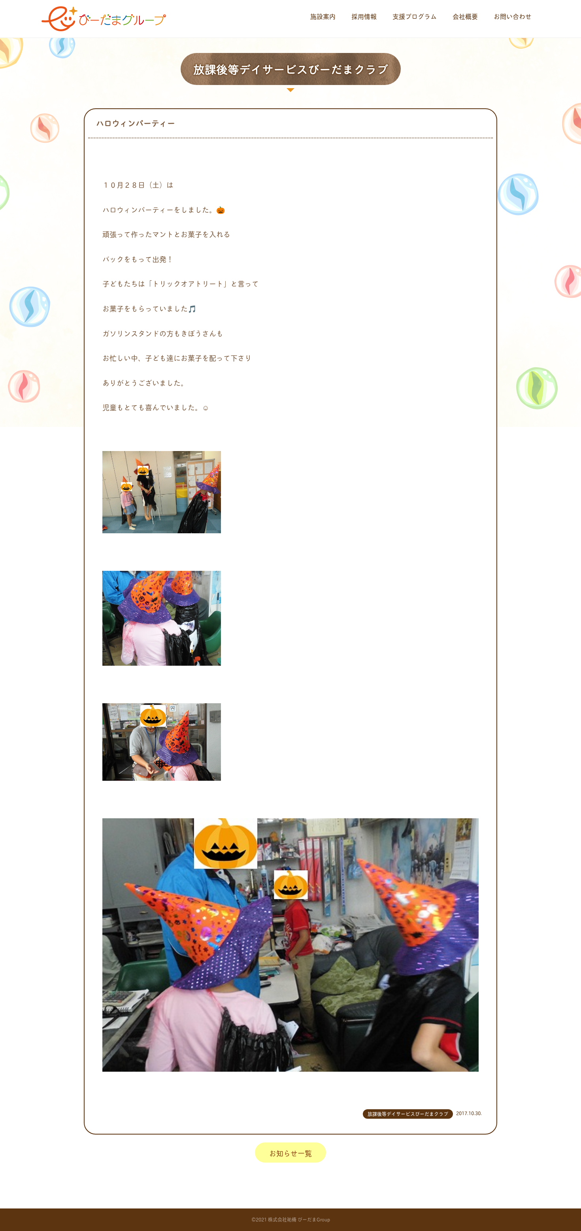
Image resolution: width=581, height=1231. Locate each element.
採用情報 (364, 16)
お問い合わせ (513, 16)
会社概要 (465, 16)
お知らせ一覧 (290, 1153)
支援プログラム (414, 16)
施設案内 (323, 16)
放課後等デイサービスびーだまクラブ (408, 1114)
